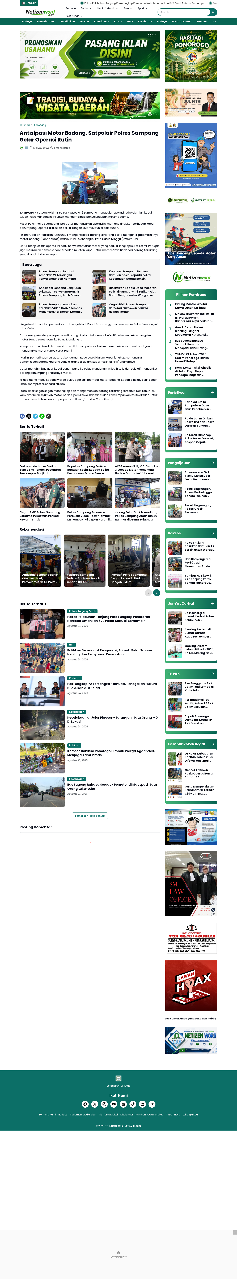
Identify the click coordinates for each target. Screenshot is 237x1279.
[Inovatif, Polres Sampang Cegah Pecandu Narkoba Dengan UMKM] (129, 561)
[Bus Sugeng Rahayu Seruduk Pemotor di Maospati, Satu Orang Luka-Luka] (42, 792)
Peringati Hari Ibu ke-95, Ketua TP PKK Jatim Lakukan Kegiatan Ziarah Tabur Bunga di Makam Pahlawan (199, 703)
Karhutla (74, 678)
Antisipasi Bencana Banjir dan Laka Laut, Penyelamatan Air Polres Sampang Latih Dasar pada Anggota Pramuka (60, 291)
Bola (126, 8)
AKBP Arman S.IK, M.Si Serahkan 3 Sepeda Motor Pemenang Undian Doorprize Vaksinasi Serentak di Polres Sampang (137, 470)
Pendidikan (68, 21)
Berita (84, 8)
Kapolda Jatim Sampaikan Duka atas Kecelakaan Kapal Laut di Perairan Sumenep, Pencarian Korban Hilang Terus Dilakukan (198, 405)
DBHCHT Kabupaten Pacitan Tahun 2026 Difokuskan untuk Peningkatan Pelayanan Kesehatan (199, 757)
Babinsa (74, 745)
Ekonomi (202, 21)
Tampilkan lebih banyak (90, 816)
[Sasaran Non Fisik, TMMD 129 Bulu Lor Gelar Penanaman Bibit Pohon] (175, 478)
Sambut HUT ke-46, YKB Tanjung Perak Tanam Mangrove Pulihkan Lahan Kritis (199, 579)
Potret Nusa (173, 1114)
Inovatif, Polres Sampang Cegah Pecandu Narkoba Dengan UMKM (129, 578)
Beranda (71, 8)
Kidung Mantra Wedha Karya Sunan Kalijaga (191, 306)
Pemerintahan (46, 21)
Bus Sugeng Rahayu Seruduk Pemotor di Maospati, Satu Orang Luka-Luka (112, 786)
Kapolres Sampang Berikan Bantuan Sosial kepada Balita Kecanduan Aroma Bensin (130, 275)
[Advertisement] (118, 1254)
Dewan (84, 21)
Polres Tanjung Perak (82, 611)
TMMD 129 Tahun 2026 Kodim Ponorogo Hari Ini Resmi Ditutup (192, 358)
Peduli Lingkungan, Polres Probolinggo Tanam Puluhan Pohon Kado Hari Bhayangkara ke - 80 (198, 492)
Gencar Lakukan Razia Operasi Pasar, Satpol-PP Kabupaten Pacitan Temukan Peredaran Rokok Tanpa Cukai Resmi (199, 773)
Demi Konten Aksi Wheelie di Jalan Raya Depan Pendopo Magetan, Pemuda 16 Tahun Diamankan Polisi (193, 371)
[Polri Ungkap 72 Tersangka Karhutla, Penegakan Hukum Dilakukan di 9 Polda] (42, 691)
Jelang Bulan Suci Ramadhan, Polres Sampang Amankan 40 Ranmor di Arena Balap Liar (136, 516)
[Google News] (123, 1104)
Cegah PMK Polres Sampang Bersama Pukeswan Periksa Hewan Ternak (129, 308)
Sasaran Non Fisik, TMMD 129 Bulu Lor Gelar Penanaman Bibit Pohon (197, 476)
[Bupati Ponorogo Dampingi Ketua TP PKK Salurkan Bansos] (175, 721)
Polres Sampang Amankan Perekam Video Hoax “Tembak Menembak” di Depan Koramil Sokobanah (60, 308)
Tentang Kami (47, 1114)
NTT (71, 644)
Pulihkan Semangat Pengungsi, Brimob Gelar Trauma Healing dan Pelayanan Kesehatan (110, 652)
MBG (130, 21)
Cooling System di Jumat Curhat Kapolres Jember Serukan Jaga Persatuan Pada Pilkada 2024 (198, 633)
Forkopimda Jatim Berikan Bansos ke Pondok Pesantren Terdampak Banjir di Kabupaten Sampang (40, 470)
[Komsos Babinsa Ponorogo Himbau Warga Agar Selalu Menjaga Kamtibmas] (42, 758)
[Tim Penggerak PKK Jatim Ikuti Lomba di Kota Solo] (175, 688)
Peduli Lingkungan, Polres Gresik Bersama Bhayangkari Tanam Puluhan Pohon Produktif (199, 509)
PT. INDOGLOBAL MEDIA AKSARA (123, 1126)
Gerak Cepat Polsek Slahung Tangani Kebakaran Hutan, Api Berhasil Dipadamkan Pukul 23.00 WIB (194, 331)
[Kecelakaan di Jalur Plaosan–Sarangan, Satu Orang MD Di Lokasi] (42, 725)
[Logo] (118, 1078)
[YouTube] (113, 1104)
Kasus (118, 21)
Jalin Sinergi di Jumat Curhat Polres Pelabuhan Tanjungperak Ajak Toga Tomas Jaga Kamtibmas (199, 616)
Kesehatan (145, 21)
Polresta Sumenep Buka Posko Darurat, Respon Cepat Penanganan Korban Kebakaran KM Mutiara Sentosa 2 (199, 438)
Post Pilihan (72, 16)
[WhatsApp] (42, 416)
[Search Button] (213, 12)
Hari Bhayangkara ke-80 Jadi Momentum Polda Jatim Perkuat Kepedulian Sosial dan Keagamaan (197, 562)
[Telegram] (35, 416)
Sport (141, 8)
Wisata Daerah (181, 21)
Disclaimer (126, 1114)
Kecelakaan (76, 712)
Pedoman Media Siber (83, 1114)
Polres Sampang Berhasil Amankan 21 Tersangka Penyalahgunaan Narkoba (57, 275)
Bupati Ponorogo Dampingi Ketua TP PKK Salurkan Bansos (198, 720)
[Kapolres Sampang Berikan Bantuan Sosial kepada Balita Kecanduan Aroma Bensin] (99, 277)
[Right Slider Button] (213, 21)
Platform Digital (108, 1114)
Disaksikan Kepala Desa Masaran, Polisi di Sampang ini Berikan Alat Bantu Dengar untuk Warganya (133, 291)
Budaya (27, 21)
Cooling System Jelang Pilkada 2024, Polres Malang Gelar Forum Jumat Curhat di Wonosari (199, 649)
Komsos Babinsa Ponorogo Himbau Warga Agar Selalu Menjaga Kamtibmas (111, 753)
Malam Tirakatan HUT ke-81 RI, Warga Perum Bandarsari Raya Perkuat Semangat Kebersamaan (194, 317)
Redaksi (62, 1114)
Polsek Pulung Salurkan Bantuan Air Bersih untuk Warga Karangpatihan (199, 546)
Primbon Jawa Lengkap (149, 1114)
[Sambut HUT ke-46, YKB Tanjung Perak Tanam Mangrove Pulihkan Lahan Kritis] (175, 581)
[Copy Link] (48, 416)
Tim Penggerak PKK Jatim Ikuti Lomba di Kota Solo (199, 687)
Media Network (106, 8)
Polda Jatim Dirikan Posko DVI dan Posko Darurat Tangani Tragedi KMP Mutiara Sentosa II (199, 422)
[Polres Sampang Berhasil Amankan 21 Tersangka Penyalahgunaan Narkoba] (29, 277)
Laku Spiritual (190, 1114)
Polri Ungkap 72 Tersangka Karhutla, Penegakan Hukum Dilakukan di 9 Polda (112, 686)
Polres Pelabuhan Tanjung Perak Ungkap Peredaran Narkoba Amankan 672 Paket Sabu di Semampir (94, 3)
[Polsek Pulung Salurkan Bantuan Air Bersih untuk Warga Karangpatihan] (175, 548)
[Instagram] (104, 1104)
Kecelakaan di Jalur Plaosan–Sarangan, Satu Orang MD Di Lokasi (112, 719)
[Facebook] (22, 416)
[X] (28, 416)
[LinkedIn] (142, 1104)
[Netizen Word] (40, 12)
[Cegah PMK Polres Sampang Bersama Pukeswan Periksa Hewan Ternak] (99, 310)
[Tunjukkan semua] (213, 392)
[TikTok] (132, 1104)
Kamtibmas (101, 21)
